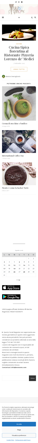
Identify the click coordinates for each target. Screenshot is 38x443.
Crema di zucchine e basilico (14, 123)
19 (14, 269)
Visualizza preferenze (19, 435)
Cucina (19, 44)
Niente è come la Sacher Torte (15, 188)
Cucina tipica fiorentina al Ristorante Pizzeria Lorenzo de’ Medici (19, 53)
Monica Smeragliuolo (13, 76)
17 (4, 269)
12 (14, 265)
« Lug (18, 280)
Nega (19, 430)
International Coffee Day (13, 155)
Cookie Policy (10, 440)
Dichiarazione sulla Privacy (23, 440)
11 (9, 265)
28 (24, 272)
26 (14, 272)
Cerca (32, 378)
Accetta (19, 424)
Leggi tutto (19, 69)
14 (24, 265)
